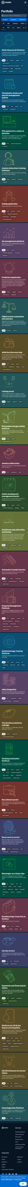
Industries (22, 19)
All (3, 23)
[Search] (2, 15)
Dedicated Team (19, 1139)
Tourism (19, 1159)
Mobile (23, 23)
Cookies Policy (8, 1179)
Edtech (3, 1167)
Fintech (3, 1159)
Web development (19, 1134)
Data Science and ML (20, 1144)
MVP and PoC (18, 1137)
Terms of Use (18, 1179)
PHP (8, 27)
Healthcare (4, 1162)
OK (23, 1184)
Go (13, 27)
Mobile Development (20, 1132)
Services (5, 19)
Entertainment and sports (8, 1169)
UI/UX (16, 1142)
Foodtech (19, 1162)
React (18, 27)
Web (8, 23)
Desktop (15, 23)
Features (13, 19)
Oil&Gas (4, 1164)
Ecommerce (4, 1157)
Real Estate (20, 1157)
